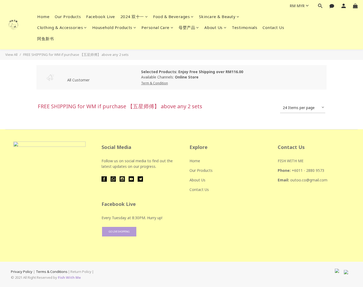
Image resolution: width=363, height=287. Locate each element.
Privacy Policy (21, 271)
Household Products (112, 27)
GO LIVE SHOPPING (119, 231)
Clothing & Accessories (60, 27)
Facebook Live (100, 16)
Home (43, 16)
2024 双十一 (132, 16)
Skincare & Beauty (217, 16)
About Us (213, 27)
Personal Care (155, 27)
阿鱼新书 (45, 38)
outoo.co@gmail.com (308, 179)
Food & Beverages (171, 16)
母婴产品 (187, 27)
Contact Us (273, 27)
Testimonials (244, 27)
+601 (296, 170)
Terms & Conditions (51, 271)
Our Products (68, 16)
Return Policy (80, 271)
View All (11, 54)
